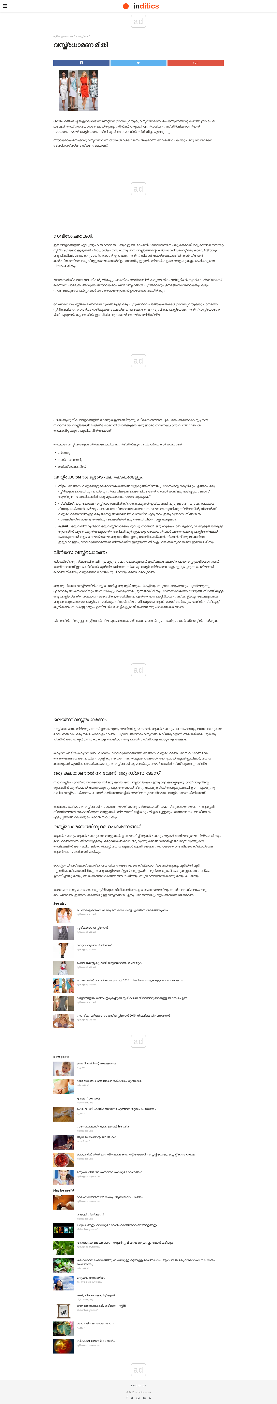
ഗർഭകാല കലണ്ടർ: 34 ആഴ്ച (96, 1341)
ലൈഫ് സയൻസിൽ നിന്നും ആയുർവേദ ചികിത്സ (109, 1197)
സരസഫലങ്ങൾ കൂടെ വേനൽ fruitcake (103, 1126)
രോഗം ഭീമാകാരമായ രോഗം (95, 1323)
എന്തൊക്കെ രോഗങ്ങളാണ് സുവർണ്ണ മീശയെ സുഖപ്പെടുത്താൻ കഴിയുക (125, 1242)
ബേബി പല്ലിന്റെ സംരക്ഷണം (96, 1063)
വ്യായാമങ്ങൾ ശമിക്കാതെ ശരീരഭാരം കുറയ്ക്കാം (109, 1081)
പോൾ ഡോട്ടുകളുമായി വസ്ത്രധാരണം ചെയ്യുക (109, 963)
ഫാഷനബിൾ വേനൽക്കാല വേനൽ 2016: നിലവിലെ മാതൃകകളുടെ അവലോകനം (130, 980)
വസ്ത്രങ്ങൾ (84, 36)
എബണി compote (88, 1098)
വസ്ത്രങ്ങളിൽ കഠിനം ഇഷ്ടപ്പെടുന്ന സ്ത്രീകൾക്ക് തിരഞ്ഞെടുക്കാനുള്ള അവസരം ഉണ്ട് (132, 998)
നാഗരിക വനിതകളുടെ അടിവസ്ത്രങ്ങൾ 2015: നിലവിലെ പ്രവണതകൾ (123, 1015)
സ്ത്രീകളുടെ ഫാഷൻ (64, 36)
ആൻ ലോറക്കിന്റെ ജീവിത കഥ (96, 1137)
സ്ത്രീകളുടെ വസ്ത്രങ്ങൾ (92, 927)
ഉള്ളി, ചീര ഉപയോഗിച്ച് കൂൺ (96, 1295)
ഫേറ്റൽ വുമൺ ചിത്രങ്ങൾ (94, 945)
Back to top (138, 1385)
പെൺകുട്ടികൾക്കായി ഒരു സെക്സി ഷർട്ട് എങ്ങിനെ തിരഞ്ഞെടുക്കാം (122, 910)
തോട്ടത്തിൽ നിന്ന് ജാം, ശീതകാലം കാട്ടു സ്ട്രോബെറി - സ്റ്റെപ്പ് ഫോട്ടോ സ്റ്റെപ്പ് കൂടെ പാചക (136, 1154)
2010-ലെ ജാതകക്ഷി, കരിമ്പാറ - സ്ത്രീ (101, 1305)
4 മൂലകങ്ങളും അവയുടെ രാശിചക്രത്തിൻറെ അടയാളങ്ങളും (117, 1225)
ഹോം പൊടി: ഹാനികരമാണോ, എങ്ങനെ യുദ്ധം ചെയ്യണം (116, 1109)
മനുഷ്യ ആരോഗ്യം (91, 1278)
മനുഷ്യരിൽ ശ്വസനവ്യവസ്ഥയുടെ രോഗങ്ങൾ (109, 1172)
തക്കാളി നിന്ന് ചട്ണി (90, 1214)
